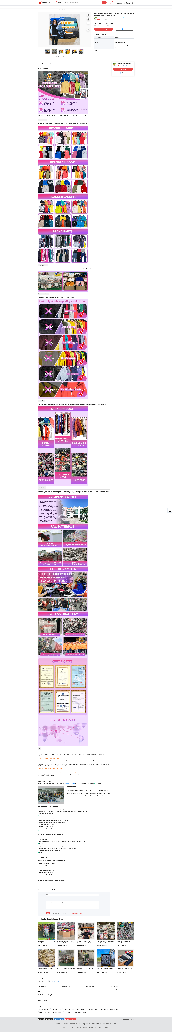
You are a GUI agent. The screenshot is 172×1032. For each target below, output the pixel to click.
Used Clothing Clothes (93, 1009)
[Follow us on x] (126, 1019)
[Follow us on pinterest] (131, 1019)
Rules (133, 7)
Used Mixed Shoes (114, 986)
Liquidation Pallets (66, 984)
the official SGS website (69, 783)
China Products (65, 1023)
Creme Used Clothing (42, 986)
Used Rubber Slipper (42, 989)
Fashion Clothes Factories (56, 1009)
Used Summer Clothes (90, 984)
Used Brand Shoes (90, 986)
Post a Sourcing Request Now (75, 913)
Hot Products (58, 1023)
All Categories (42, 7)
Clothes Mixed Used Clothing (45, 1012)
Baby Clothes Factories (43, 1009)
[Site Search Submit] (104, 2)
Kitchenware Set (41, 984)
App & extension (118, 7)
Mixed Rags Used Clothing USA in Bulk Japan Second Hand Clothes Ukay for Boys (124, 970)
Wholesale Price (94, 1023)
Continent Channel (101, 1023)
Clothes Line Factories (69, 1009)
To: (44, 898)
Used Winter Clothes (114, 984)
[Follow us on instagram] (128, 1019)
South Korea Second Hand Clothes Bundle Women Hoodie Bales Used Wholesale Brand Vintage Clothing (86, 943)
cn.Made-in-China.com (99, 1024)
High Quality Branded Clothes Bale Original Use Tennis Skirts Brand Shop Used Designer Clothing (66, 970)
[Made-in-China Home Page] (45, 2)
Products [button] (59, 2)
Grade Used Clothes (63, 9)
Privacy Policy (106, 1027)
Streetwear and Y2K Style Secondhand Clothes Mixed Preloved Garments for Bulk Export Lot (46, 970)
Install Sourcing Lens (71, 1019)
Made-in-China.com (80, 1024)
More (39, 1015)
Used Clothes (55, 9)
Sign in (133, 3)
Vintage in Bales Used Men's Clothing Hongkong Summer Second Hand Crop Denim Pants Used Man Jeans (125, 943)
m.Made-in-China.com (89, 1024)
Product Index (108, 1023)
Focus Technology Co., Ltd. (77, 1027)
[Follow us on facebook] (124, 1019)
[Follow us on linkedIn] (133, 1019)
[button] (100, 2)
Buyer (103, 7)
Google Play (49, 1019)
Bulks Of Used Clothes (113, 1009)
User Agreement (93, 1027)
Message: (43, 902)
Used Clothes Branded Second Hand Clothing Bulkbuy (75, 1012)
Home (39, 9)
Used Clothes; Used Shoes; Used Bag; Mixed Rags (58, 837)
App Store (41, 1019)
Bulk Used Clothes (57, 1012)
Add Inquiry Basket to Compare (64, 57)
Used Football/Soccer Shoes (68, 989)
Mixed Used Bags (113, 989)
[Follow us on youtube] (129, 1019)
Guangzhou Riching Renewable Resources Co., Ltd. (107, 17)
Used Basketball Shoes (90, 989)
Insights (114, 1023)
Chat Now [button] (125, 29)
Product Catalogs (56, 981)
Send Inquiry (104, 29)
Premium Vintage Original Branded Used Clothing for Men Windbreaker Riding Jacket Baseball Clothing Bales (85, 970)
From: (44, 894)
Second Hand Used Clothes (65, 1003)
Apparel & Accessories (46, 9)
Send (48, 913)
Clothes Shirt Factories (81, 1009)
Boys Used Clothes (42, 1003)
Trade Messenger (59, 1019)
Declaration (100, 1027)
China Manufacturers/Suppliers (75, 1023)
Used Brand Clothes (66, 986)
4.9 (119, 65)
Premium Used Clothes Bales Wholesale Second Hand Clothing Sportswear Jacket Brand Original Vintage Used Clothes (66, 943)
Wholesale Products (86, 1023)
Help (110, 7)
